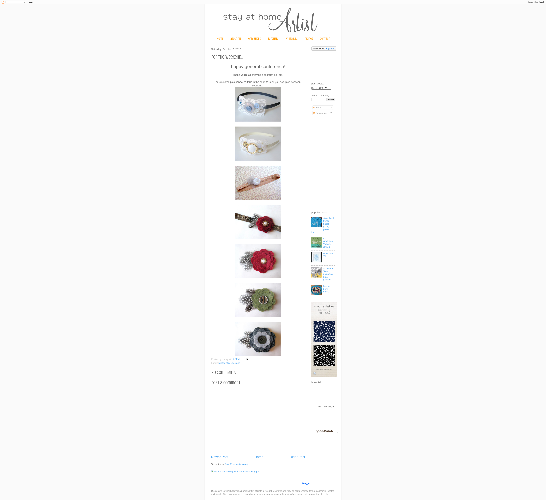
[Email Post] (246, 359)
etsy (228, 363)
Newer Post (219, 457)
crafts (222, 363)
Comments (320, 113)
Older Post (297, 457)
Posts (318, 107)
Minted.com (328, 369)
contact (325, 38)
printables (292, 38)
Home (259, 457)
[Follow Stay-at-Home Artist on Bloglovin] (323, 49)
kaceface (235, 363)
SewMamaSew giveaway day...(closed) (328, 274)
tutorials (273, 38)
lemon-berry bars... (326, 289)
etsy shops (254, 38)
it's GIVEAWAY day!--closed (328, 242)
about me (235, 38)
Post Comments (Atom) (236, 464)
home (220, 38)
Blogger (306, 483)
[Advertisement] (322, 163)
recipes (309, 38)
